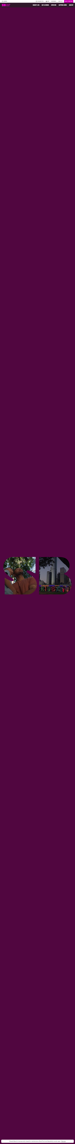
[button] (53, 5)
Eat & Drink (45, 5)
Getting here (63, 5)
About (71, 5)
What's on (36, 5)
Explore (53, 5)
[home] (6, 5)
